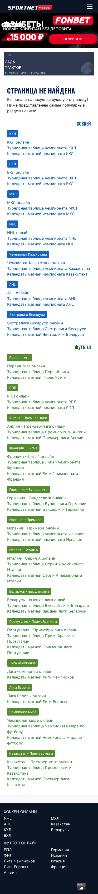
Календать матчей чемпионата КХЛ (40, 153)
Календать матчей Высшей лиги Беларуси (47, 611)
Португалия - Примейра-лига (33, 621)
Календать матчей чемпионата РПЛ (40, 407)
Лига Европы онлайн (26, 695)
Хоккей (84, 124)
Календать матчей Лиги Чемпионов (40, 677)
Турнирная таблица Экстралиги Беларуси (46, 328)
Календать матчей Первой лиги (37, 377)
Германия (60, 849)
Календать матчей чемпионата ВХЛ (40, 183)
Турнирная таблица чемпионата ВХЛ (41, 178)
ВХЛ (12, 164)
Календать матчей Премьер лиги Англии (45, 437)
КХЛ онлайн (18, 142)
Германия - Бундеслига (28, 489)
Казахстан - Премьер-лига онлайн (39, 761)
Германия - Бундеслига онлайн (36, 498)
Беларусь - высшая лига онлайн (37, 599)
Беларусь (60, 829)
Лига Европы (19, 687)
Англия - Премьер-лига (28, 418)
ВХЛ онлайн (18, 172)
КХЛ (12, 134)
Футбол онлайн (21, 843)
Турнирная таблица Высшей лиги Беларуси (48, 605)
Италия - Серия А (23, 550)
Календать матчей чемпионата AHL (40, 304)
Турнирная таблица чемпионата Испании (46, 533)
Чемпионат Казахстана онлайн (36, 262)
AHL (12, 284)
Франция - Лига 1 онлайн (30, 456)
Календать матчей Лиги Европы (37, 701)
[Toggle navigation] (89, 6)
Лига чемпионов (22, 663)
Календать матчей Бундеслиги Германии (45, 509)
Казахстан (60, 824)
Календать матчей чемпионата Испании (44, 539)
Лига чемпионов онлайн (29, 671)
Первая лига (19, 358)
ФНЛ (8, 855)
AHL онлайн (18, 292)
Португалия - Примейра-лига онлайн (42, 629)
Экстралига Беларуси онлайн (35, 323)
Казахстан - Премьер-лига (31, 753)
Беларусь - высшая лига (29, 591)
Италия (58, 861)
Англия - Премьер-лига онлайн (36, 426)
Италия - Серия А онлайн (31, 558)
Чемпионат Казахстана (28, 254)
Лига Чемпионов (19, 861)
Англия (10, 872)
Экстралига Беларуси (27, 315)
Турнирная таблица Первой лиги (38, 371)
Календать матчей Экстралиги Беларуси (45, 334)
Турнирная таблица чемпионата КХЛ (41, 147)
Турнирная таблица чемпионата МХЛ (42, 208)
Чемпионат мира (23, 712)
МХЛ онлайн (18, 202)
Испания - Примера (25, 520)
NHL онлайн (18, 232)
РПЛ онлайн (18, 396)
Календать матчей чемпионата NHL (40, 244)
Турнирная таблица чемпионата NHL (41, 238)
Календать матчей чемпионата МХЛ (40, 213)
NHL (12, 224)
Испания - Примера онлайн (33, 528)
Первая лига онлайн (26, 366)
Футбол (83, 347)
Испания (59, 855)
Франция (59, 866)
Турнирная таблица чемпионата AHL (41, 298)
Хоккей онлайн (20, 811)
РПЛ (12, 388)
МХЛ (13, 194)
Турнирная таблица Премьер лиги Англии (46, 432)
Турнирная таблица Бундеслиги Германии (47, 503)
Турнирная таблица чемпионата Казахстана (48, 268)
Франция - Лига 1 (23, 448)
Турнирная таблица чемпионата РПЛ (41, 401)
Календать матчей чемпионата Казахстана (47, 274)
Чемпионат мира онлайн (30, 720)
